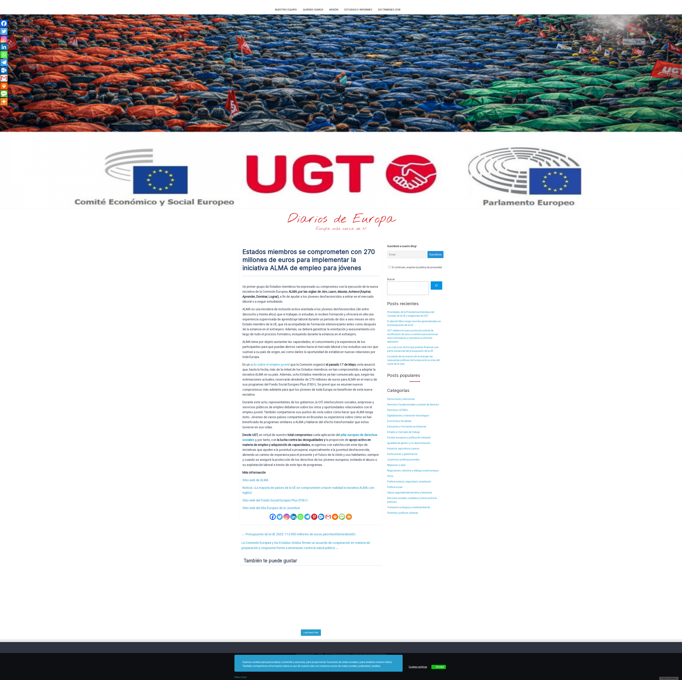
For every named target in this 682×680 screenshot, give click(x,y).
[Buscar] (436, 285)
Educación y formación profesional (406, 426)
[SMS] (342, 517)
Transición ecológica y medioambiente (408, 507)
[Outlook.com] (321, 517)
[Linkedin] (293, 517)
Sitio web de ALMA (255, 480)
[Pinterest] (314, 517)
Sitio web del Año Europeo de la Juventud (271, 508)
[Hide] (1, 108)
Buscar (391, 279)
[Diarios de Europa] (244, 10)
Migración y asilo (396, 465)
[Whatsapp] (300, 517)
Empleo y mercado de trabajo (403, 432)
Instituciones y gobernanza (402, 454)
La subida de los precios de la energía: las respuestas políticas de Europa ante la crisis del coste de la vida (413, 360)
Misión (333, 9)
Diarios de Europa (341, 219)
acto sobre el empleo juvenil (270, 364)
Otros (390, 476)
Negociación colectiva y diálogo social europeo (413, 470)
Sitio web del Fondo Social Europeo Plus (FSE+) (275, 500)
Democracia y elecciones (401, 399)
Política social (394, 487)
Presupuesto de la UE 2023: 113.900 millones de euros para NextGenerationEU (298, 534)
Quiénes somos (313, 9)
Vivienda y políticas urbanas (402, 512)
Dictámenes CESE (389, 9)
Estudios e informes (358, 9)
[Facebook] (273, 517)
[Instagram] (286, 517)
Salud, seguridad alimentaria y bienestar (409, 492)
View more (240, 677)
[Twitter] (280, 517)
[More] (349, 517)
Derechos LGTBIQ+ (397, 410)
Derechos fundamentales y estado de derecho (413, 404)
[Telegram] (307, 517)
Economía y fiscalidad (399, 421)
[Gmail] (328, 517)
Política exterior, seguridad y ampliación (409, 481)
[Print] (335, 517)
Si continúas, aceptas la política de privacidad (416, 267)
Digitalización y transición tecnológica (408, 415)
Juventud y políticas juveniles (403, 459)
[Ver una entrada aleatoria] (438, 10)
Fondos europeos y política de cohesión (409, 437)
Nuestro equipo (286, 9)
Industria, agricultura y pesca (403, 448)
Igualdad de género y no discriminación (409, 443)
